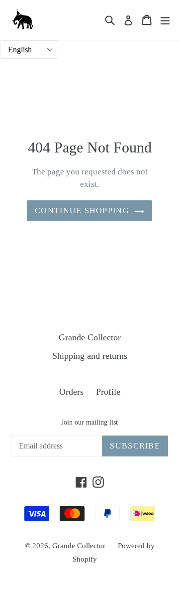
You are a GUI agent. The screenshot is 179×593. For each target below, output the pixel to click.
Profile (108, 392)
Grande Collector (90, 337)
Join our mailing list (89, 422)
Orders (71, 392)
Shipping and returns (89, 356)
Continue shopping (82, 210)
